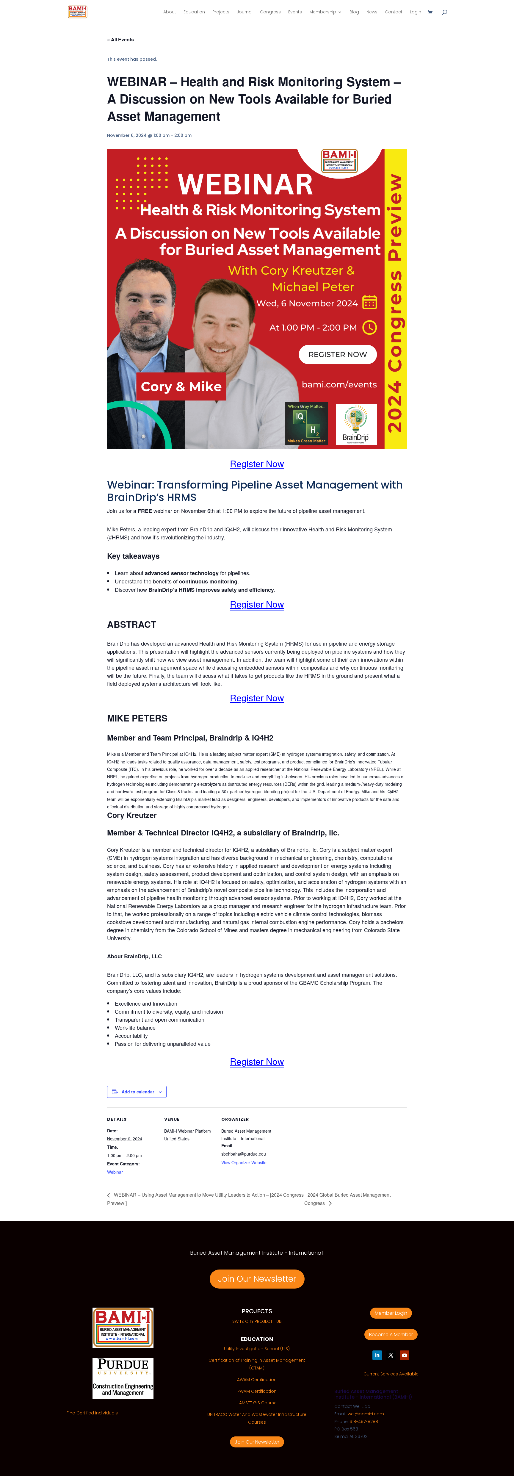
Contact (393, 12)
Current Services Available (391, 1374)
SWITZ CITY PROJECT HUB (257, 1321)
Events (295, 12)
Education (194, 12)
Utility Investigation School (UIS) (257, 1349)
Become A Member (391, 1334)
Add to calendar (138, 1092)
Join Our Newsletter (257, 1279)
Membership (322, 12)
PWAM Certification (257, 1391)
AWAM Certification (257, 1380)
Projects (220, 12)
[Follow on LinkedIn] (377, 1355)
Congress (270, 12)
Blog (354, 12)
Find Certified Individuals (92, 1413)
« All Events (120, 39)
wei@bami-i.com (366, 1414)
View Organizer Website (244, 1162)
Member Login (391, 1313)
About (169, 12)
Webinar (115, 1172)
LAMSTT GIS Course (257, 1403)
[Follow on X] (391, 1355)
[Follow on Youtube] (404, 1355)
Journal (245, 12)
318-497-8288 (364, 1422)
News (371, 12)
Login (415, 12)
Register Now (257, 463)
